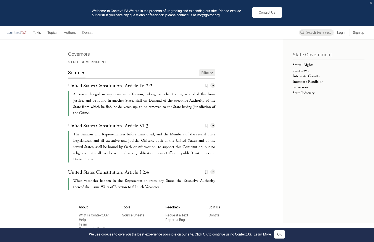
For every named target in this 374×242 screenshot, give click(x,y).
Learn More (262, 234)
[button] (206, 86)
